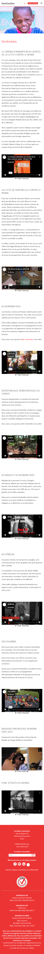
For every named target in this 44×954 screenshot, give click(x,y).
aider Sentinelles (27, 339)
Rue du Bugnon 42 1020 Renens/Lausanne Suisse (22, 836)
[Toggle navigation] (41, 3)
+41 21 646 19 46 (22, 846)
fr (24, 3)
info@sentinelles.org (22, 844)
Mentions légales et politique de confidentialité (22, 870)
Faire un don (32, 3)
